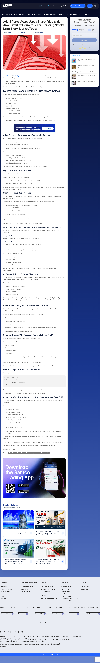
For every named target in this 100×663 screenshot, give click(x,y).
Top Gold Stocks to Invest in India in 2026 (86, 66)
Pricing (60, 6)
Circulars (63, 594)
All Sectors (83, 607)
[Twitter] (4, 633)
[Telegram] (18, 633)
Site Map (21, 622)
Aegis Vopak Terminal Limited (42, 452)
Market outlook (25, 591)
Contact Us (84, 589)
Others (70, 607)
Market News (9, 14)
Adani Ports (7, 76)
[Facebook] (1, 633)
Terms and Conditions (84, 45)
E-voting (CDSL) (4, 624)
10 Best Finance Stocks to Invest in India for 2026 (86, 82)
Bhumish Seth (24, 32)
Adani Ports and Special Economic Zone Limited (21, 452)
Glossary (23, 594)
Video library (25, 589)
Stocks (28, 14)
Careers (3, 594)
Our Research (45, 6)
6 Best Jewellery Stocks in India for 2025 (86, 75)
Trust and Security (63, 622)
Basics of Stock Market (20, 14)
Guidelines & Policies (67, 601)
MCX (71, 622)
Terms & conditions (12, 622)
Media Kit (4, 598)
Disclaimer (2, 622)
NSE (26, 622)
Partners (65, 6)
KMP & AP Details (6, 589)
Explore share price (47, 586)
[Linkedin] (11, 633)
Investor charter (66, 596)
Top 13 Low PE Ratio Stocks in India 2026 (86, 60)
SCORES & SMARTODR (80, 622)
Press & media (5, 591)
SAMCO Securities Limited (6, 636)
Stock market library (27, 586)
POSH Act (90, 622)
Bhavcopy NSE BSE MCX (48, 589)
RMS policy (46, 622)
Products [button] (53, 6)
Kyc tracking (85, 586)
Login (89, 6)
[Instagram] (8, 633)
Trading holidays (66, 586)
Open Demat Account (77, 6)
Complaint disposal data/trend (70, 598)
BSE (31, 622)
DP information (65, 591)
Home (2, 14)
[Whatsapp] (22, 633)
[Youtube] (15, 633)
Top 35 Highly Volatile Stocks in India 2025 (83, 72)
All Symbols (76, 607)
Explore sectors (46, 591)
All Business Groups (93, 607)
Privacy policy (37, 622)
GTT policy (53, 622)
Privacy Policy (91, 44)
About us (4, 586)
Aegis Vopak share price (20, 76)
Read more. (3, 646)
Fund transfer (65, 589)
